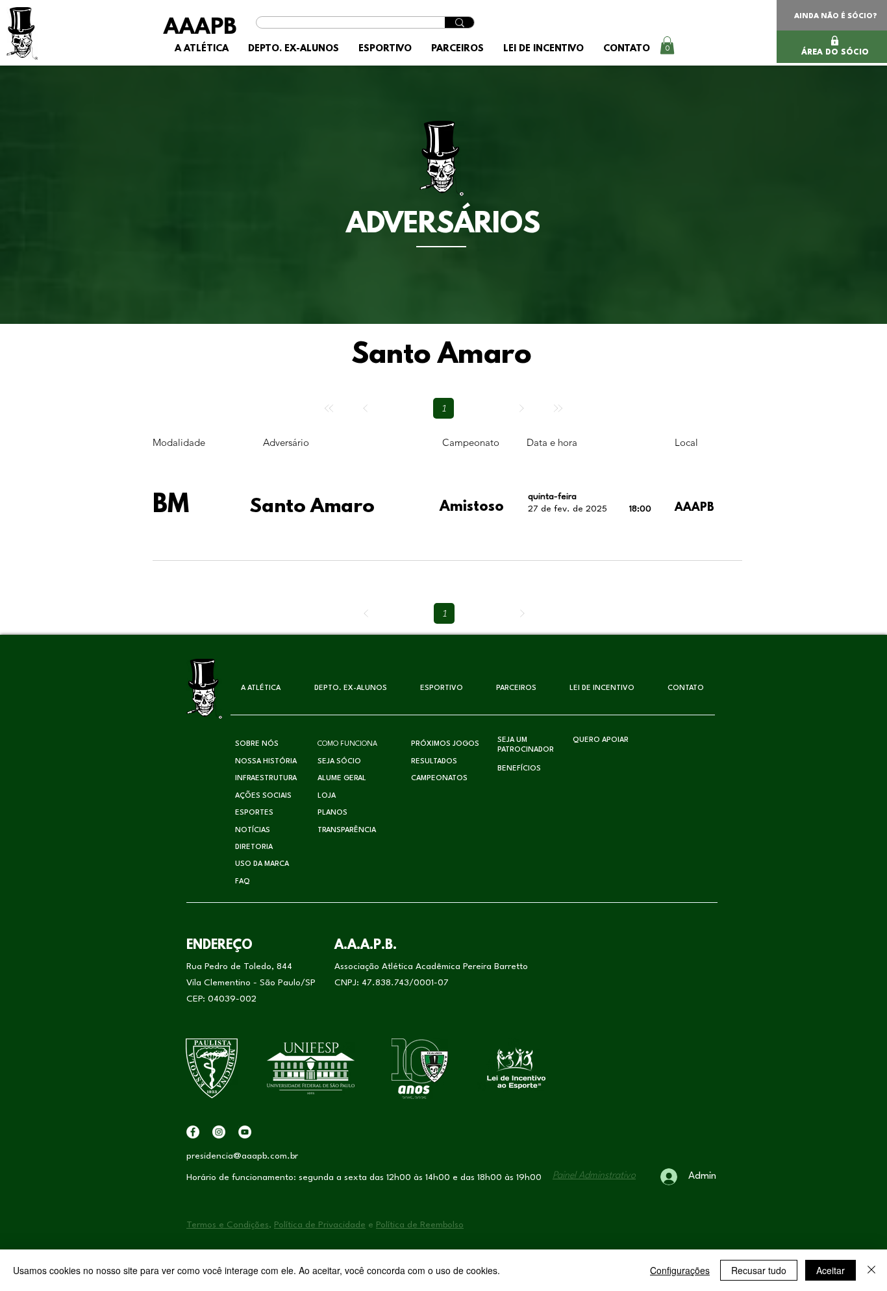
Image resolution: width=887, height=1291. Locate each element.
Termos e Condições (227, 1224)
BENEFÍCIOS (519, 768)
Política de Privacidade (320, 1224)
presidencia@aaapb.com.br (242, 1156)
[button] (293, 49)
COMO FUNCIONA (347, 744)
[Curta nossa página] (192, 1131)
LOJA (327, 796)
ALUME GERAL (342, 778)
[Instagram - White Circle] (218, 1131)
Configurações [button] (680, 1270)
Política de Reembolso (420, 1224)
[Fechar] (871, 1270)
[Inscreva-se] (244, 1131)
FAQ (242, 881)
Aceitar (830, 1270)
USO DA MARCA (262, 864)
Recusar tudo (758, 1270)
